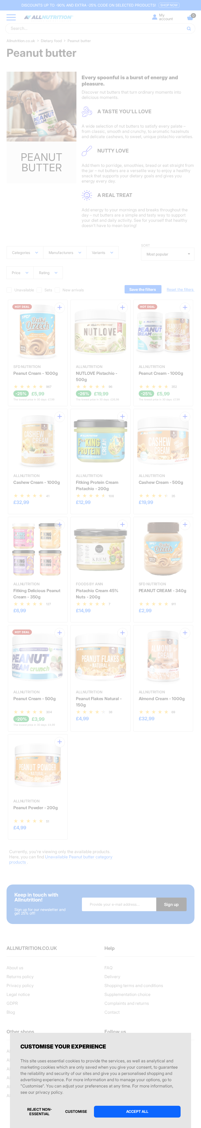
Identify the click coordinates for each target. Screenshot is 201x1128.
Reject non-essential (39, 1111)
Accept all (137, 1111)
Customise (76, 1111)
